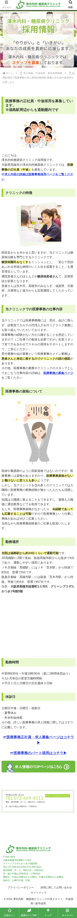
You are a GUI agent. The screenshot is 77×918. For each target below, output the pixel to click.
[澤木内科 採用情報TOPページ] (38, 767)
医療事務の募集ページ (58, 373)
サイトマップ (38, 892)
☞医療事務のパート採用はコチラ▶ (38, 753)
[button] (69, 626)
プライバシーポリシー (21, 887)
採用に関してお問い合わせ (56, 887)
